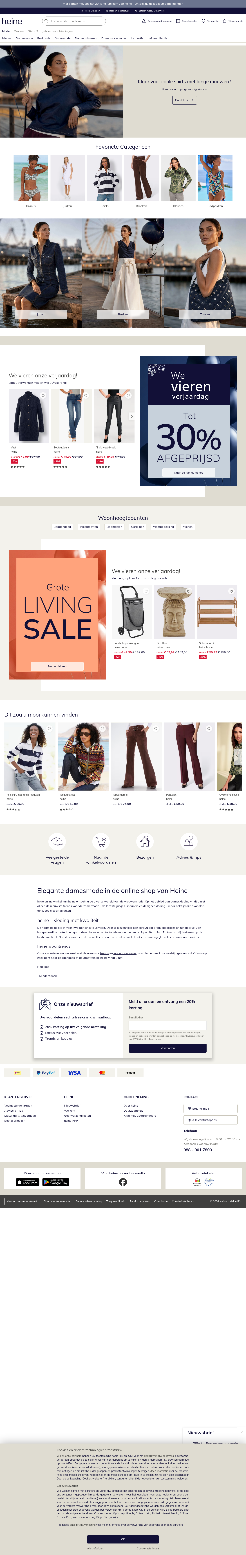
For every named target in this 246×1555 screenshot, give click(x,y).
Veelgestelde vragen (18, 1105)
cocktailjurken (61, 910)
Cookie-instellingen (148, 1548)
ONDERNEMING (136, 1097)
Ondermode (63, 38)
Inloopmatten (89, 526)
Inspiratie (137, 38)
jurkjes (120, 906)
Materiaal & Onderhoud (20, 1115)
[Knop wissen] (102, 21)
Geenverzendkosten (77, 1115)
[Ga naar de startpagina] (12, 21)
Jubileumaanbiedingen (58, 31)
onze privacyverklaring (82, 1524)
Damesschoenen (86, 38)
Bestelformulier (14, 1120)
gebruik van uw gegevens (159, 1456)
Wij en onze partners (69, 1456)
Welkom (69, 1110)
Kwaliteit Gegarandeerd (140, 1115)
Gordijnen (137, 526)
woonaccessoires (125, 953)
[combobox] (82, 21)
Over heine (131, 1105)
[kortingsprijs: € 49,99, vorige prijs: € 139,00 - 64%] (132, 612)
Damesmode (24, 38)
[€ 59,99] (83, 756)
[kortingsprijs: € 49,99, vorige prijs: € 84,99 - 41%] (71, 416)
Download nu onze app (42, 1173)
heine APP (71, 1120)
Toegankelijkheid (115, 1201)
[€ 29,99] (29, 756)
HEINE (69, 1097)
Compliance (161, 1201)
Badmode (43, 38)
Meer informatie (159, 1471)
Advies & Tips (13, 1110)
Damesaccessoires (114, 38)
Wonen (19, 31)
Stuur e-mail (200, 1109)
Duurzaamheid (134, 1110)
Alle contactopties (204, 1120)
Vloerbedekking (163, 526)
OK (123, 1539)
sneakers (132, 906)
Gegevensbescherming (89, 1201)
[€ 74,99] (136, 756)
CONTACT (191, 1097)
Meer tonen (155, 1039)
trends (104, 953)
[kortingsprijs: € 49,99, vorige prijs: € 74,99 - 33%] (29, 416)
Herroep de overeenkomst (22, 1201)
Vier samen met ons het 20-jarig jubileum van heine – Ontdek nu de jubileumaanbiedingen (123, 3)
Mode (6, 31)
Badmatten (114, 526)
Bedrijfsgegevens (140, 1201)
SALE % (33, 31)
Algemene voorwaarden (57, 1201)
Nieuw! (7, 38)
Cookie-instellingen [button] (183, 1201)
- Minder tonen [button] (47, 976)
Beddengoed (62, 526)
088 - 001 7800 (198, 1149)
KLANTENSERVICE (18, 1097)
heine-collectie (157, 38)
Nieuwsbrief (72, 1105)
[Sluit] (242, 1432)
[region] (123, 1499)
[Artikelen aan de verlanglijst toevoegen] (43, 395)
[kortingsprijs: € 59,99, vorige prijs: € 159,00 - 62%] (174, 612)
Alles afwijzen (95, 1548)
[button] (132, 416)
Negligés (43, 966)
